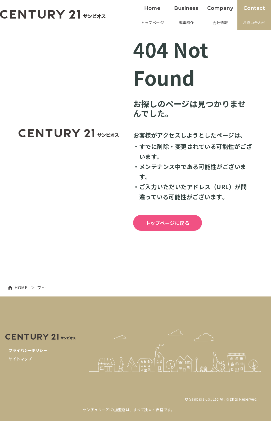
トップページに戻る (168, 222)
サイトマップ (20, 358)
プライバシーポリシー (28, 350)
